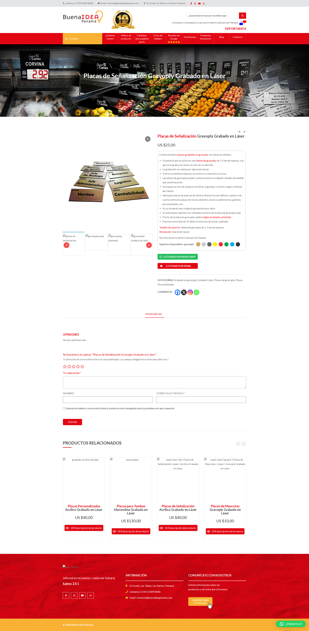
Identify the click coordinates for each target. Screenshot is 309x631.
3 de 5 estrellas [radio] (73, 366)
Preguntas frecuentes (205, 37)
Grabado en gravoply (185, 280)
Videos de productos (126, 37)
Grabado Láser (132, 84)
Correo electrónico (170, 393)
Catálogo (73, 38)
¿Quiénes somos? (110, 37)
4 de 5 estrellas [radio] (78, 366)
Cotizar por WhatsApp (179, 256)
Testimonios (189, 37)
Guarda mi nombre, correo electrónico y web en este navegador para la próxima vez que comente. (120, 408)
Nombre (69, 393)
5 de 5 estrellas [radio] (82, 366)
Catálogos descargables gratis (142, 38)
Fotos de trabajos (158, 37)
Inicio (117, 84)
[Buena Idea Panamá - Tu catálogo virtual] (83, 15)
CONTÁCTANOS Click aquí (200, 601)
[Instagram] (190, 292)
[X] (184, 292)
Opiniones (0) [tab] (153, 314)
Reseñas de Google (174, 37)
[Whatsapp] (196, 292)
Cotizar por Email (178, 265)
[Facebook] (177, 292)
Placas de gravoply (224, 280)
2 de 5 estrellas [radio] (69, 366)
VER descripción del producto (86, 527)
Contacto (237, 37)
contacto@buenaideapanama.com (123, 3)
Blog (221, 37)
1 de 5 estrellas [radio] (65, 366)
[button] (149, 245)
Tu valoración (72, 373)
